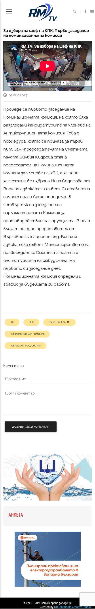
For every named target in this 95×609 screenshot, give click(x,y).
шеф (31, 322)
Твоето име (15, 379)
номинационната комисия (27, 334)
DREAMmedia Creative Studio (72, 607)
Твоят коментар (19, 393)
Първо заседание (59, 322)
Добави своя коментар (30, 426)
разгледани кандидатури (25, 345)
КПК (12, 322)
